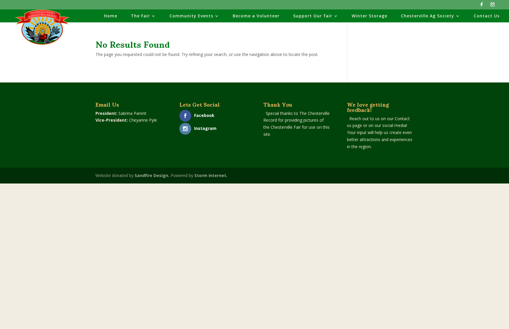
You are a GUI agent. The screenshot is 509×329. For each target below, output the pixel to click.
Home (110, 16)
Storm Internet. (210, 175)
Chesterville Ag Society (427, 16)
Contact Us (487, 16)
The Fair (140, 16)
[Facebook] (481, 6)
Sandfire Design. (152, 175)
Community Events (191, 16)
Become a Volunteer (256, 16)
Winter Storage (369, 16)
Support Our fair (312, 16)
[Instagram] (492, 6)
